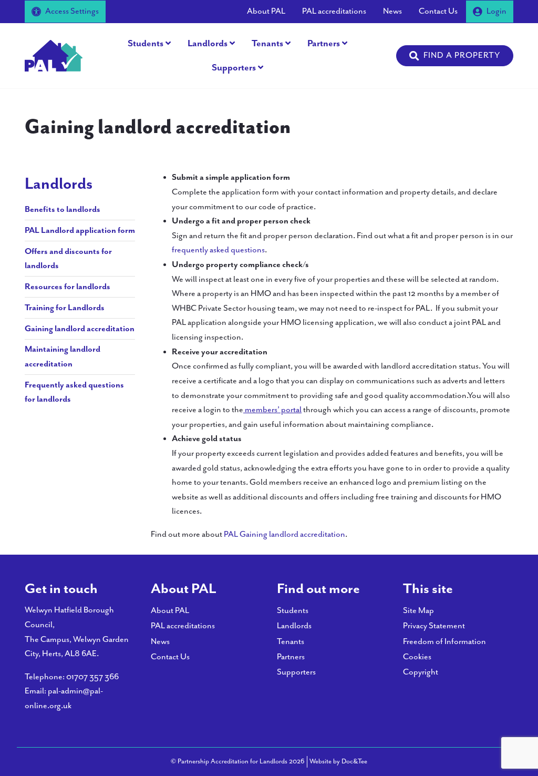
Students (145, 43)
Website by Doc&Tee (338, 761)
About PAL (266, 11)
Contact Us (438, 11)
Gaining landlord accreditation (79, 329)
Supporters (234, 68)
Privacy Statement (434, 626)
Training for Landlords (65, 308)
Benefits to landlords (62, 210)
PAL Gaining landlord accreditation (284, 534)
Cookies (417, 657)
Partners (323, 43)
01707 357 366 (92, 677)
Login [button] (496, 11)
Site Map (418, 611)
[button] (454, 55)
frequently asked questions (218, 250)
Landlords (207, 43)
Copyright (420, 672)
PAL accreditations (334, 11)
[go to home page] (53, 55)
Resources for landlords (67, 287)
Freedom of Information (444, 642)
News (392, 11)
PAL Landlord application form (80, 231)
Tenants (267, 43)
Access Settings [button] (72, 11)
